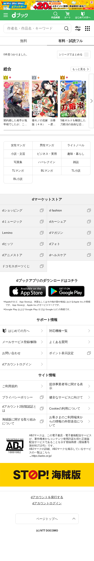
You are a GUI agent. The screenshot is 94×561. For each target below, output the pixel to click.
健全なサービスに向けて (66, 397)
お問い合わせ (11, 353)
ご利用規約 (9, 386)
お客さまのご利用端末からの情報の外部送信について (66, 421)
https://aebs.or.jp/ (42, 455)
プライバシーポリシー (17, 397)
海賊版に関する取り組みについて (19, 421)
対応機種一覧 (58, 330)
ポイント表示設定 (61, 353)
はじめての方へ (19, 330)
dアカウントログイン (16, 364)
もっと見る (78, 69)
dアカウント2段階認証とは (19, 408)
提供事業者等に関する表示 (66, 386)
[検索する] (66, 28)
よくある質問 (58, 342)
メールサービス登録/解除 (19, 342)
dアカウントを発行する (47, 497)
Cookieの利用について (64, 408)
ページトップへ (47, 519)
